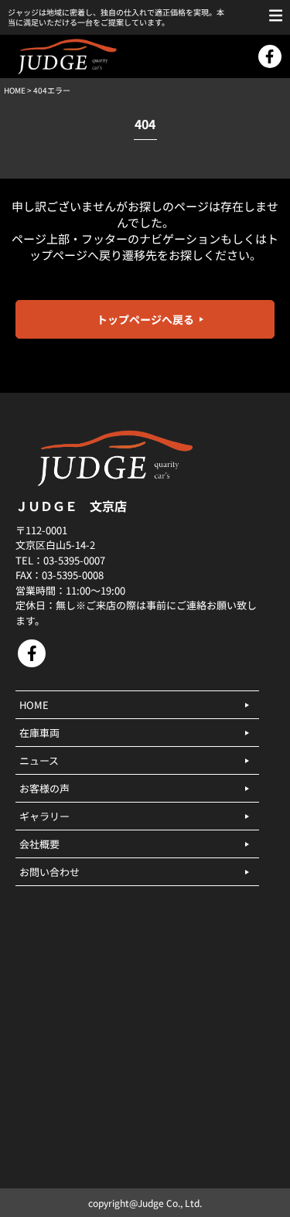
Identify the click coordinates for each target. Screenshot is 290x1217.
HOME (15, 90)
